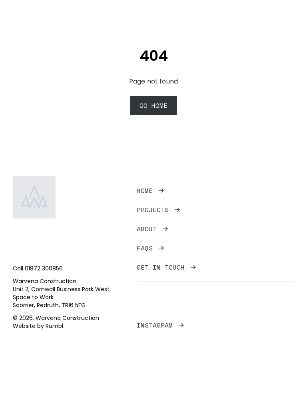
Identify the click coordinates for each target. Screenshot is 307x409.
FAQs (145, 248)
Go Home (153, 105)
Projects (153, 209)
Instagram (155, 325)
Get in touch (161, 267)
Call (38, 268)
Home (145, 190)
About (147, 229)
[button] (288, 17)
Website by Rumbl (38, 326)
